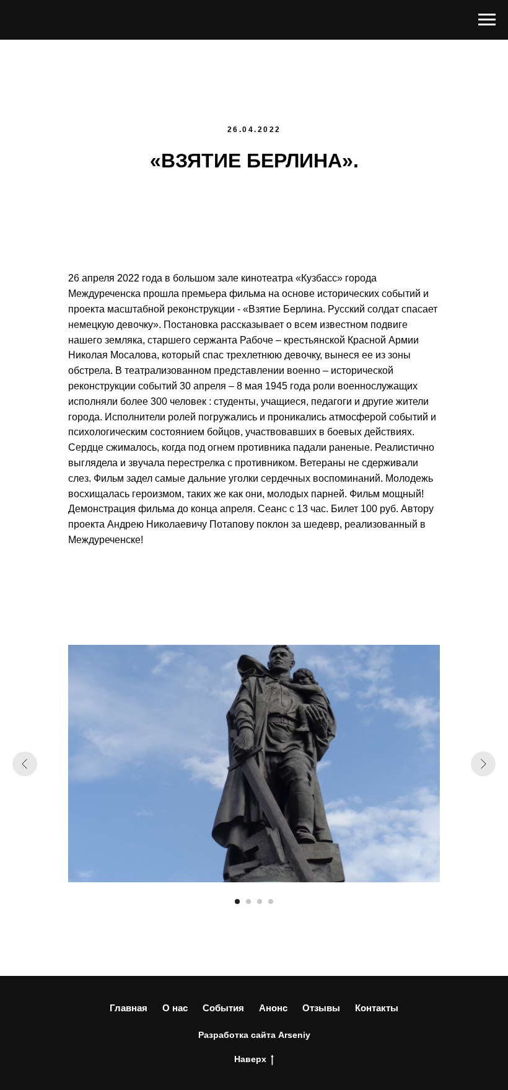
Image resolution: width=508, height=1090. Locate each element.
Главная (128, 1008)
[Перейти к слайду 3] (259, 901)
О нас (175, 1008)
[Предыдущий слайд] (24, 763)
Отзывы (321, 1008)
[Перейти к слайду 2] (248, 901)
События (223, 1008)
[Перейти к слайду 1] (237, 901)
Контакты (376, 1008)
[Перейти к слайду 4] (270, 901)
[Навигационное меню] (487, 20)
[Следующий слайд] (483, 763)
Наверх (250, 1059)
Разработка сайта (237, 1035)
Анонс (273, 1008)
